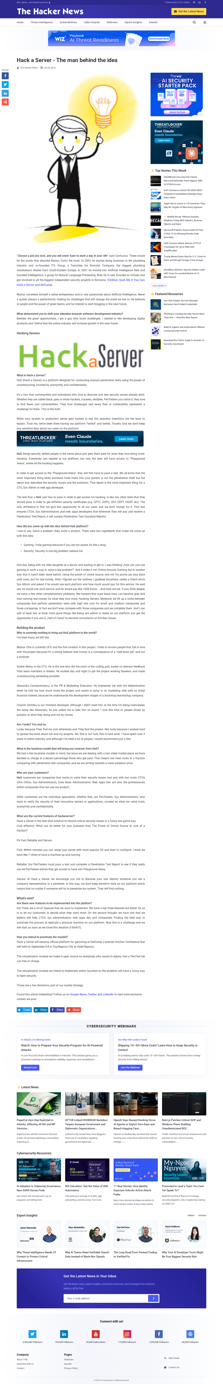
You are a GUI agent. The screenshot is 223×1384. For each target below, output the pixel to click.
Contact (20, 1368)
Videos (190, 1215)
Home (20, 22)
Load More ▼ (159, 286)
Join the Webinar (130, 1067)
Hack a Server (26, 285)
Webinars (112, 22)
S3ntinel (112, 280)
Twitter (92, 994)
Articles (202, 1215)
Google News (78, 994)
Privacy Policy (71, 1368)
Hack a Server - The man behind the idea (67, 60)
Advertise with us (25, 1364)
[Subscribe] (153, 1298)
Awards (153, 22)
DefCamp (46, 285)
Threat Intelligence (41, 22)
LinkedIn (108, 994)
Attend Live (30, 1067)
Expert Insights (133, 22)
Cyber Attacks (92, 22)
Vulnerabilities (68, 22)
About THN (22, 1359)
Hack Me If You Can (131, 280)
